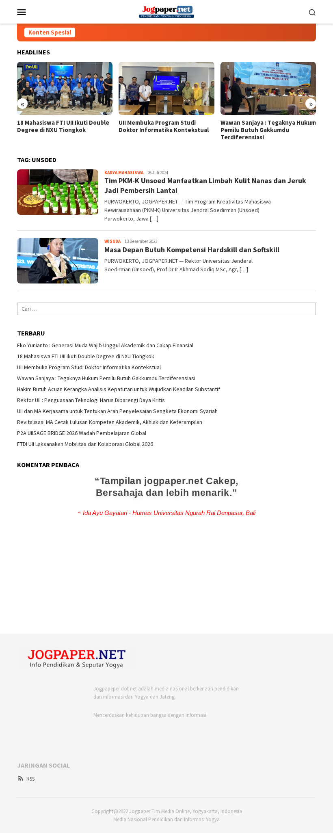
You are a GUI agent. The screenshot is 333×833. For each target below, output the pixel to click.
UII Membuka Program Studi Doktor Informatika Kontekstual (164, 126)
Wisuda (112, 241)
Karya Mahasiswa (123, 172)
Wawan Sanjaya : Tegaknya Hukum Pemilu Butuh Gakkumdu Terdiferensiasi (268, 130)
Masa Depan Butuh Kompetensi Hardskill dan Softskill (191, 249)
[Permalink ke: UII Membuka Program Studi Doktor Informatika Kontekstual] (166, 88)
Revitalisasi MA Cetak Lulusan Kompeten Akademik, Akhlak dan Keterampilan (109, 422)
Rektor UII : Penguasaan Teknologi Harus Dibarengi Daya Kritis (91, 400)
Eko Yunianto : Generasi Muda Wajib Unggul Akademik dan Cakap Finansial (105, 345)
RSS (30, 778)
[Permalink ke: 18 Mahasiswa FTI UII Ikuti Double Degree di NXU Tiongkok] (64, 88)
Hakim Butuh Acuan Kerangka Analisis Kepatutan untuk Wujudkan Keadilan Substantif (118, 389)
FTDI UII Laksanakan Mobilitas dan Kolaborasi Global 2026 (85, 444)
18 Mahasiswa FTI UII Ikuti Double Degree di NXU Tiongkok (63, 126)
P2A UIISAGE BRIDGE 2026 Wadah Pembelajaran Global (81, 433)
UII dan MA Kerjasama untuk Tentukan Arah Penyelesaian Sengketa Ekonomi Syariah (117, 411)
